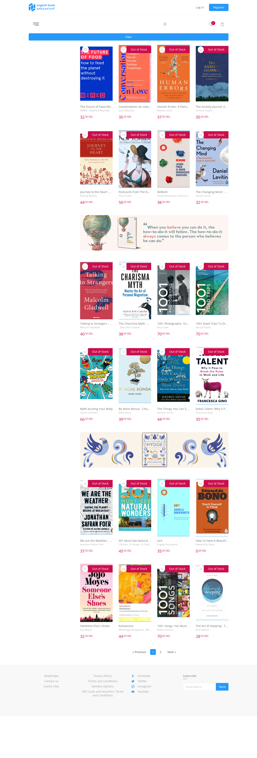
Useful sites (51, 686)
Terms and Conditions (103, 681)
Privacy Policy (103, 676)
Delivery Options (103, 686)
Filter (128, 37)
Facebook (144, 676)
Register (218, 7)
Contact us (51, 681)
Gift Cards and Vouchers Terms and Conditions (103, 693)
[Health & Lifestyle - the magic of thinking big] (154, 233)
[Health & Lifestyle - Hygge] (154, 449)
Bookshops (51, 676)
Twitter (142, 681)
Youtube (143, 691)
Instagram (144, 686)
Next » (171, 652)
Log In (200, 7)
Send (222, 686)
